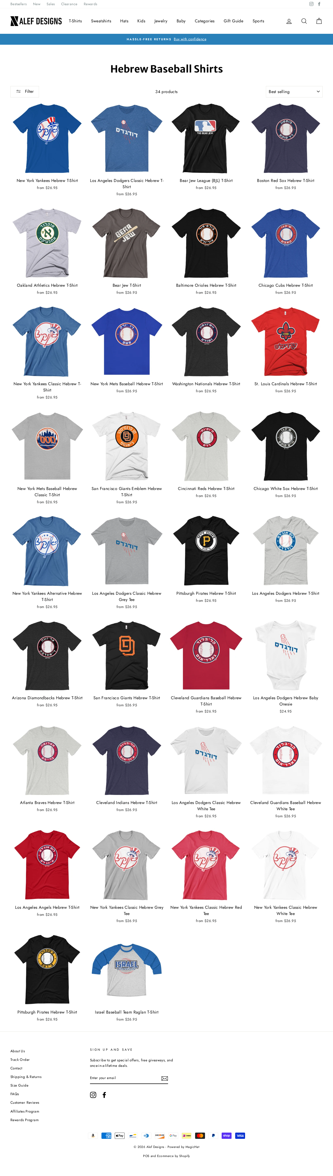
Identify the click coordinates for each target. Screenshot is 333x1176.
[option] (166, 39)
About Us (17, 1051)
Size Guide (19, 1085)
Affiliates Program (24, 1111)
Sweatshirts (101, 21)
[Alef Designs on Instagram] (93, 1095)
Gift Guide (233, 21)
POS (146, 1156)
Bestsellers (18, 3)
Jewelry (161, 21)
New (36, 3)
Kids (141, 21)
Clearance (69, 3)
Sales (51, 3)
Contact (16, 1068)
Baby (181, 21)
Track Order (20, 1059)
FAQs (14, 1093)
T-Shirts (75, 21)
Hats (124, 21)
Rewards (90, 3)
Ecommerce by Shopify (173, 1156)
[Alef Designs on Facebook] (104, 1095)
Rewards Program (24, 1119)
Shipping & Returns (25, 1076)
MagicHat (192, 1147)
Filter (29, 91)
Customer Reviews (24, 1102)
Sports (258, 21)
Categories (205, 21)
